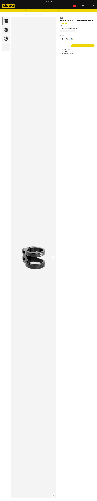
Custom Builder (41, 5)
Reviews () (77, 23)
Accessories (61, 5)
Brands (70, 5)
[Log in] (91, 6)
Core (61, 17)
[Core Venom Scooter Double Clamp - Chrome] (67, 39)
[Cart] (94, 6)
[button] (88, 6)
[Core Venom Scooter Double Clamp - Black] (62, 39)
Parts (32, 5)
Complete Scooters (22, 5)
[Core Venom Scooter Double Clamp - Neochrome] (72, 39)
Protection (51, 5)
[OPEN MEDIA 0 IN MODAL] (53, 495)
